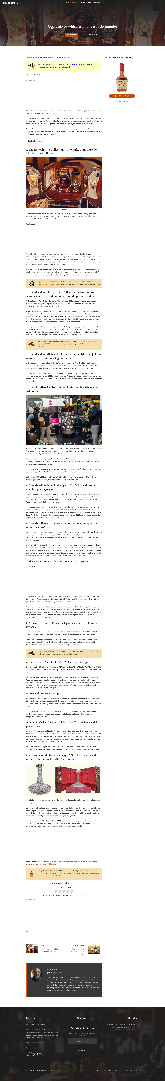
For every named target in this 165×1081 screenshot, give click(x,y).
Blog (83, 3)
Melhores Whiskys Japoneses (51, 651)
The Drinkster (11, 2)
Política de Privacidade (131, 1070)
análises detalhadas (53, 876)
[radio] (56, 891)
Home (67, 3)
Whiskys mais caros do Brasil (49, 284)
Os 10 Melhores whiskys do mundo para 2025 (51, 950)
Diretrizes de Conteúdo (102, 1070)
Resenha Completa (122, 101)
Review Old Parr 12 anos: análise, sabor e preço (78, 951)
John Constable (54, 972)
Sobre (89, 3)
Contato (97, 3)
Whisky (73, 3)
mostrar (39, 141)
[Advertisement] (64, 95)
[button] (161, 3)
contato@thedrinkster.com (35, 1042)
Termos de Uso (117, 1070)
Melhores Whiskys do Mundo (49, 344)
